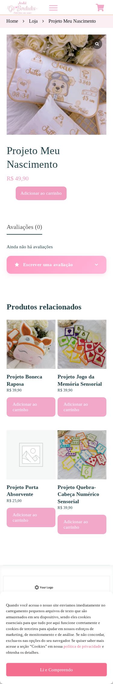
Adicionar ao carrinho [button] (25, 407)
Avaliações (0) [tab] (24, 226)
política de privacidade (82, 646)
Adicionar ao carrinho (41, 193)
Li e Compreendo (56, 669)
